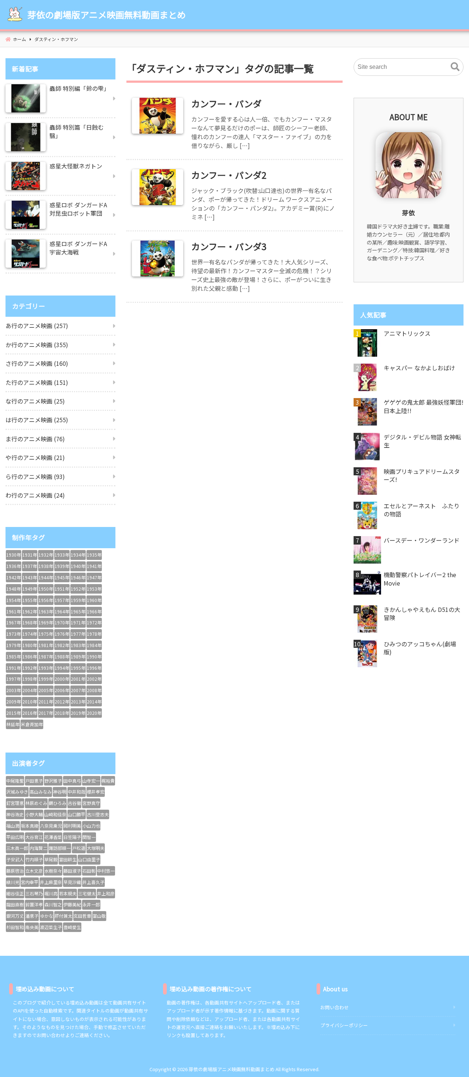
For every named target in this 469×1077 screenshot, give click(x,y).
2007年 (78, 690)
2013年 (78, 701)
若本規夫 (68, 893)
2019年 (78, 713)
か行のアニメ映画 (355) (36, 344)
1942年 (13, 577)
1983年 (78, 645)
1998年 (29, 679)
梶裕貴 (108, 780)
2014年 (94, 701)
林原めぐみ (36, 803)
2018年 (62, 713)
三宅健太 (87, 893)
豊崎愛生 (72, 927)
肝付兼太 (63, 916)
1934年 (78, 555)
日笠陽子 (72, 837)
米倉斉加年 (32, 724)
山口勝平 (76, 814)
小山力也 (91, 825)
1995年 (78, 668)
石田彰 (89, 871)
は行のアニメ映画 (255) (36, 419)
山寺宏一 (91, 780)
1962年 (29, 611)
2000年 (62, 679)
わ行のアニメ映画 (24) (35, 495)
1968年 (29, 622)
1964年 (62, 611)
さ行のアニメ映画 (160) (36, 363)
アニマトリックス (407, 333)
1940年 (78, 566)
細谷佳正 (15, 893)
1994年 (62, 668)
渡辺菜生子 (51, 927)
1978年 (94, 634)
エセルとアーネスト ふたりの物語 (421, 510)
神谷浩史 (15, 814)
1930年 (13, 555)
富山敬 (99, 916)
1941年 (94, 566)
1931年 (29, 555)
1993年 (45, 668)
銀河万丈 (15, 916)
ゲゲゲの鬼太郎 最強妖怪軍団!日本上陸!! (424, 406)
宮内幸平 (29, 882)
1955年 (29, 600)
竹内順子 (34, 859)
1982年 (62, 645)
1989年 (78, 656)
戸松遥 (78, 848)
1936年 (13, 566)
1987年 (45, 656)
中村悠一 (106, 871)
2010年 (29, 701)
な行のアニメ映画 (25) (35, 401)
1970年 (62, 622)
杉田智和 (15, 927)
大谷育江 (34, 837)
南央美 (31, 927)
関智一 (89, 837)
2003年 (13, 690)
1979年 (13, 645)
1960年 (94, 600)
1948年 (13, 589)
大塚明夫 (95, 848)
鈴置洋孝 (34, 904)
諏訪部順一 (60, 848)
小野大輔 (34, 814)
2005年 (45, 690)
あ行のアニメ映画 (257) (36, 325)
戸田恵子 (34, 780)
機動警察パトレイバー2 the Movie (420, 579)
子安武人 (15, 859)
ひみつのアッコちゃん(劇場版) (420, 648)
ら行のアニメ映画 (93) (35, 476)
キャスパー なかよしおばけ (419, 368)
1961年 (13, 611)
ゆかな (46, 916)
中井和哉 (76, 791)
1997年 (13, 679)
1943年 (29, 577)
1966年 (94, 611)
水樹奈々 (53, 871)
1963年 (45, 611)
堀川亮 (51, 893)
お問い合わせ (334, 1007)
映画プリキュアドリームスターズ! (422, 475)
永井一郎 (91, 904)
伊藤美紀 (72, 904)
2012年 (62, 701)
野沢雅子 (53, 780)
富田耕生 (68, 859)
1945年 (62, 577)
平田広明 (15, 837)
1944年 (45, 577)
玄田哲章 (82, 916)
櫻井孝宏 (95, 791)
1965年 (78, 611)
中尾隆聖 (15, 780)
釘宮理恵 (15, 803)
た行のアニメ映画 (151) (36, 382)
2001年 (78, 679)
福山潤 (12, 825)
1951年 (62, 589)
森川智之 (53, 904)
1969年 (45, 622)
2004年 (29, 690)
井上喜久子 (93, 882)
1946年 (78, 577)
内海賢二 (38, 848)
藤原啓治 (15, 871)
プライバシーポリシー (344, 1025)
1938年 (45, 566)
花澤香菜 (53, 837)
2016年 (29, 713)
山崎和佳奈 (55, 814)
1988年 (62, 656)
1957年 (62, 600)
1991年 (13, 668)
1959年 (78, 600)
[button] (455, 67)
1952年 (78, 589)
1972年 (94, 622)
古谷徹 (74, 803)
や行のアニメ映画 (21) (35, 457)
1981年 (45, 645)
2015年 (13, 713)
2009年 (13, 701)
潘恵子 (31, 916)
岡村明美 (72, 825)
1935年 (94, 555)
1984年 (94, 645)
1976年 (62, 634)
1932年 (45, 555)
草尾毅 (51, 859)
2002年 (94, 679)
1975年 (45, 634)
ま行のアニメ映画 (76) (35, 438)
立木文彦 (34, 871)
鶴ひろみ (57, 803)
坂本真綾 (29, 825)
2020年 (94, 713)
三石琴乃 (34, 893)
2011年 (45, 701)
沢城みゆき (17, 791)
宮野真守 (91, 803)
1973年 (13, 634)
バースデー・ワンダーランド (421, 540)
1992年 (29, 668)
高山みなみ (41, 791)
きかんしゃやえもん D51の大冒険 (422, 613)
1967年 (13, 622)
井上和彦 (106, 893)
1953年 (94, 589)
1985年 (13, 656)
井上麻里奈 (51, 882)
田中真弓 (72, 780)
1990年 (94, 656)
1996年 (94, 668)
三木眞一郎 (17, 848)
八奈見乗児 (51, 825)
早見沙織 (72, 882)
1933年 (62, 555)
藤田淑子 (72, 871)
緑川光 (12, 882)
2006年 (62, 690)
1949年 (29, 589)
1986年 (29, 656)
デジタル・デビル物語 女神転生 (422, 441)
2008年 (94, 690)
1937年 (29, 566)
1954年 (13, 600)
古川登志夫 (98, 814)
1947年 (94, 577)
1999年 (45, 679)
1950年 (45, 589)
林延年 (12, 724)
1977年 (78, 634)
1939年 (62, 566)
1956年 (45, 600)
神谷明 (59, 791)
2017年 (45, 713)
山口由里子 (89, 859)
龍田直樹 (15, 904)
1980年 (29, 645)
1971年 (78, 622)
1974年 (29, 634)
